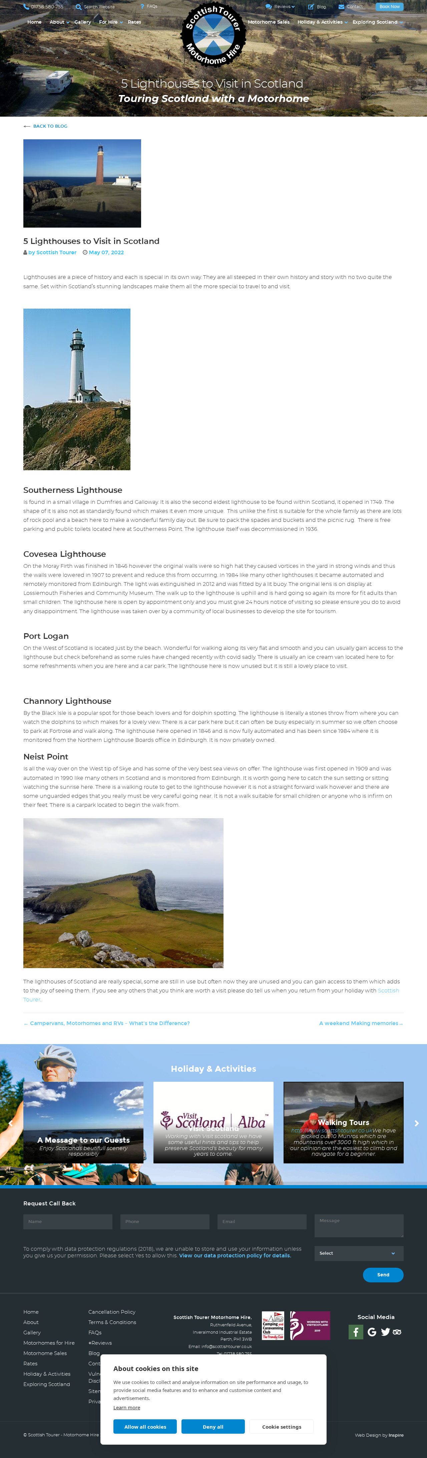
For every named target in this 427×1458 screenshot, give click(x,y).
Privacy (97, 1401)
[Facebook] (356, 1332)
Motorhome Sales (269, 22)
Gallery (82, 22)
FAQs (151, 6)
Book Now (390, 7)
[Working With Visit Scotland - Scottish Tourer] (310, 1324)
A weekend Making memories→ (361, 1023)
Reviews (282, 7)
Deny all (213, 1426)
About (57, 22)
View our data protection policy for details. (235, 1255)
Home (34, 22)
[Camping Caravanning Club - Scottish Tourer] (273, 1324)
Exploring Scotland (375, 22)
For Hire (108, 22)
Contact (354, 7)
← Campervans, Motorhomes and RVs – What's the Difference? (106, 1023)
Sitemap (98, 1391)
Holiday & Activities (320, 22)
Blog (321, 7)
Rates (134, 22)
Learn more (126, 1407)
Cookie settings (281, 1426)
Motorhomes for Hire (49, 1343)
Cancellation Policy (111, 1312)
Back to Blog (50, 126)
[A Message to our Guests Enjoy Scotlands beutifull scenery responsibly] (83, 1121)
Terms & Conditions (112, 1322)
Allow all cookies (145, 1426)
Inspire (396, 1435)
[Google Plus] (372, 1332)
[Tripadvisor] (397, 1332)
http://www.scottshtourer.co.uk (331, 1130)
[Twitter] (386, 1332)
